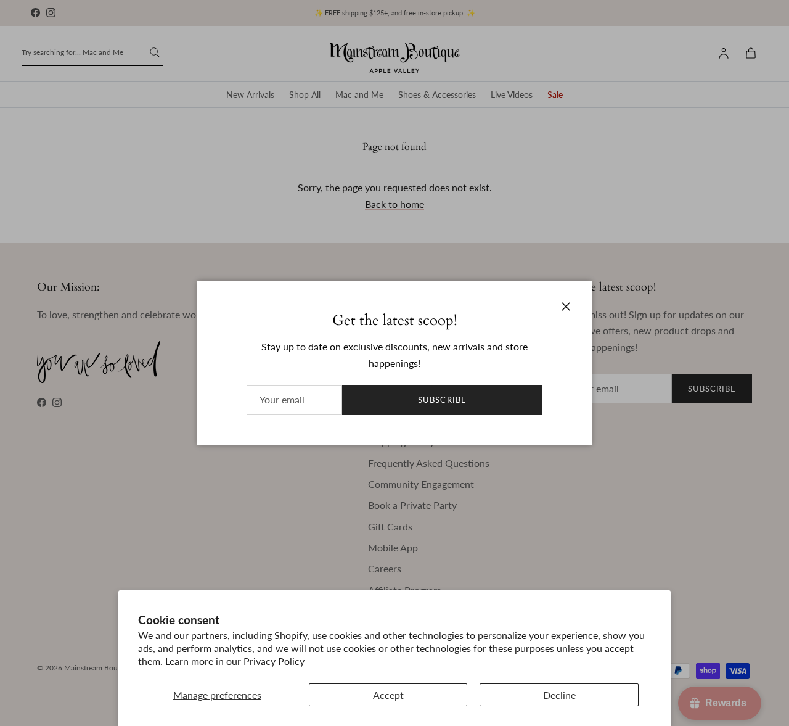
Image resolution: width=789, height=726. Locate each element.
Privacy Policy (274, 661)
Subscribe (442, 400)
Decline (559, 695)
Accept (388, 695)
